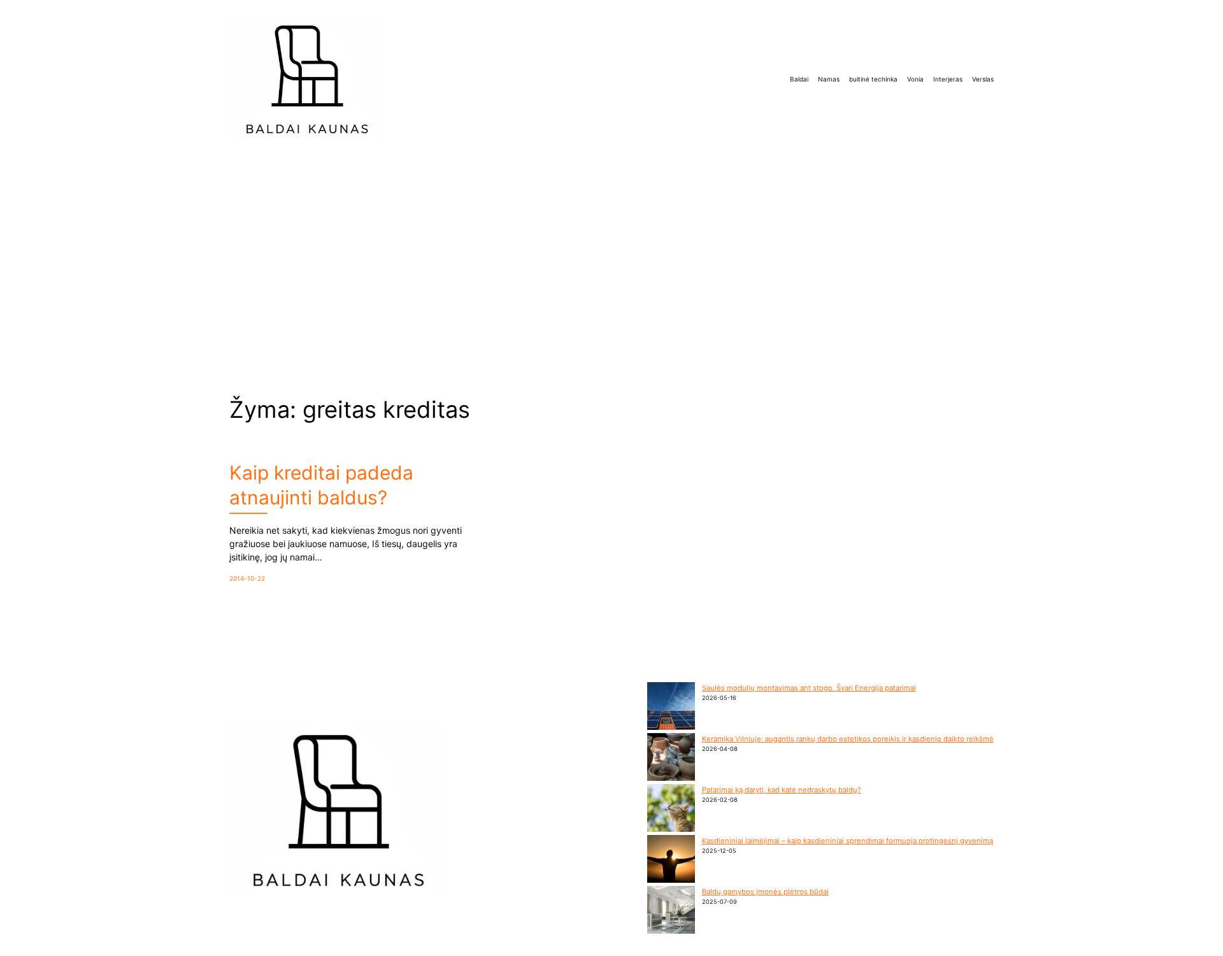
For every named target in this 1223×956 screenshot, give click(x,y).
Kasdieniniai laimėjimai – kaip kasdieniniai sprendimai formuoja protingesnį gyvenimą (847, 840)
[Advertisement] (611, 256)
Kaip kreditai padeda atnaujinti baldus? (321, 485)
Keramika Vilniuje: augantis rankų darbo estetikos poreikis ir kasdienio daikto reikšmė (848, 738)
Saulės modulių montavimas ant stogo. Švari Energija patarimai (809, 687)
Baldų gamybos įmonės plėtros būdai (765, 891)
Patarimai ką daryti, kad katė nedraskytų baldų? (781, 789)
